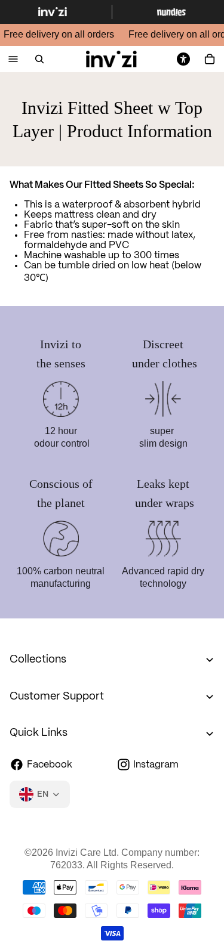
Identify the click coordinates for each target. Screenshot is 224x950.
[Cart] (210, 59)
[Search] (39, 59)
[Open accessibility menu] (183, 59)
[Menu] (13, 59)
